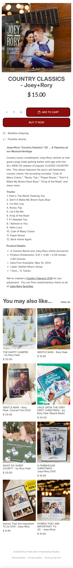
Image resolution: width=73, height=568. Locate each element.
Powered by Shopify (49, 551)
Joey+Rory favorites (21, 286)
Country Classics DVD (39, 278)
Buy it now (36, 122)
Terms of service (52, 557)
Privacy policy (35, 557)
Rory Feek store (30, 551)
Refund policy (19, 557)
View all (65, 301)
